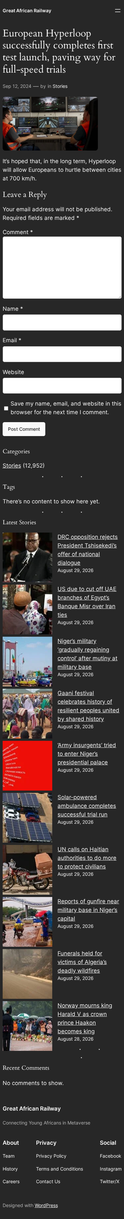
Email (12, 340)
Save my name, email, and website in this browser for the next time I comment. (66, 408)
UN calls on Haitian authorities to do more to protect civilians (87, 858)
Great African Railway (27, 10)
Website (13, 372)
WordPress (46, 1205)
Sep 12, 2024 (17, 86)
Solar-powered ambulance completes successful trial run (87, 806)
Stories (60, 86)
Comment (18, 232)
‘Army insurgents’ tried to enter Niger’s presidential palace (87, 754)
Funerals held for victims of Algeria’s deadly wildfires (82, 962)
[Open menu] (118, 11)
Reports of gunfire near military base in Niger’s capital (88, 910)
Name (13, 308)
